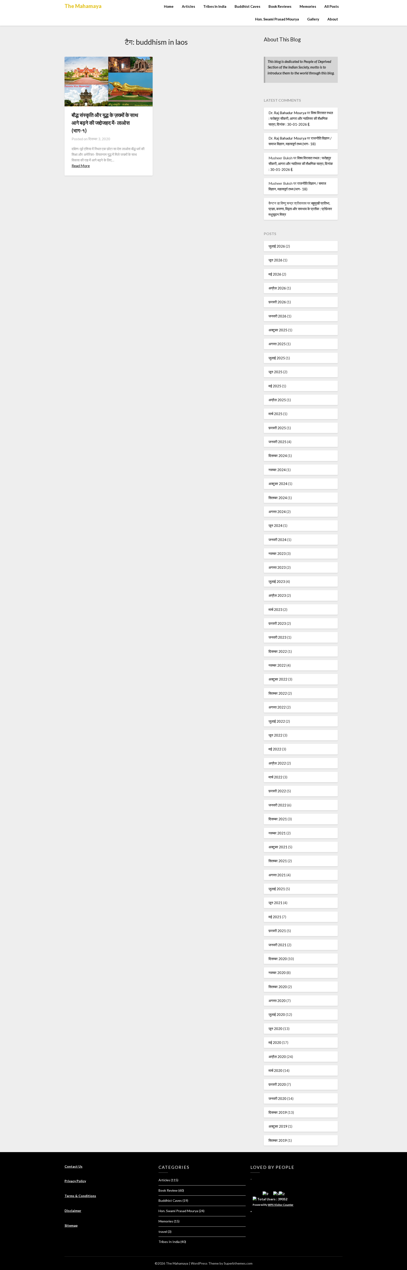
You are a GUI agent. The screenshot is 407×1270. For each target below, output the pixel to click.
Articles (188, 6)
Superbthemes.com (238, 1263)
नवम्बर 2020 (277, 972)
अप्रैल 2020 (277, 1056)
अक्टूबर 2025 (278, 330)
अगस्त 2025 (277, 344)
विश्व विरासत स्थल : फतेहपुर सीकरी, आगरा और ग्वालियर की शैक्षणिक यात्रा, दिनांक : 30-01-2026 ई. (301, 118)
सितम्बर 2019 (278, 1140)
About (332, 19)
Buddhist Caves (247, 6)
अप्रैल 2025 (277, 400)
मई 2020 (275, 1042)
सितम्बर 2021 (278, 861)
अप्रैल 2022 (277, 763)
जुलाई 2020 (277, 1014)
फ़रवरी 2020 (277, 1084)
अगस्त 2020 (277, 1000)
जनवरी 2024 (277, 539)
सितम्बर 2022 (278, 693)
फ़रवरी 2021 (277, 931)
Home (169, 6)
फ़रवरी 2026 (277, 302)
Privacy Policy (75, 1181)
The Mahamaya (83, 6)
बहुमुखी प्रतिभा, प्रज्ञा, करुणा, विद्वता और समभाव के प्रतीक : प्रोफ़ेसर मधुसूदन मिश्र (300, 209)
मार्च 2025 (275, 414)
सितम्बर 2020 (278, 987)
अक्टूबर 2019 (278, 1126)
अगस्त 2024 (277, 511)
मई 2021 (275, 917)
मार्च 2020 (275, 1070)
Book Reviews (280, 6)
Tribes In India (214, 6)
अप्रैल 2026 (277, 288)
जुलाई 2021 (277, 889)
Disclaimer (73, 1211)
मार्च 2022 (275, 777)
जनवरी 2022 (277, 805)
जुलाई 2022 (277, 721)
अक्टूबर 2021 (278, 847)
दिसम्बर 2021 (278, 819)
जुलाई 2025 (277, 358)
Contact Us (73, 1166)
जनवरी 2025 (277, 442)
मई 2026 (275, 274)
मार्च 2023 (275, 609)
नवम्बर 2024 (277, 470)
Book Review (168, 1190)
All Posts (331, 6)
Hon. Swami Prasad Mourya (277, 19)
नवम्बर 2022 (277, 665)
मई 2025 (275, 386)
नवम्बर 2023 (277, 553)
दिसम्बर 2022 (278, 651)
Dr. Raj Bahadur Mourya (287, 113)
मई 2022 (275, 749)
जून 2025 (275, 372)
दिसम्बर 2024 (278, 455)
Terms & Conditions (80, 1196)
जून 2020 (275, 1028)
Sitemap (71, 1225)
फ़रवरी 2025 (277, 428)
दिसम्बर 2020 (278, 959)
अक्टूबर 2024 (278, 483)
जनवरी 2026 (277, 316)
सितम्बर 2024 (278, 498)
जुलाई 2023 (277, 581)
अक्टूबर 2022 (278, 679)
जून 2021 (275, 903)
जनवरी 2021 (277, 945)
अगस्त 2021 (277, 875)
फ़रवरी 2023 (277, 623)
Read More (81, 165)
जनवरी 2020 (277, 1098)
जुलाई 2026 (277, 246)
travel (163, 1232)
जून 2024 (275, 525)
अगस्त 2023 (277, 567)
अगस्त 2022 (277, 707)
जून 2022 (275, 735)
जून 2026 (275, 260)
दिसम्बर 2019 (278, 1112)
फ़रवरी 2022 (277, 791)
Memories (308, 6)
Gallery (313, 19)
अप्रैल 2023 (277, 595)
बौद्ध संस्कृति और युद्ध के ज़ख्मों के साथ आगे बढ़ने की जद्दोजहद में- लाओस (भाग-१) (105, 123)
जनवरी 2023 (277, 637)
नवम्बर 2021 (277, 833)
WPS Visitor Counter (280, 1204)
